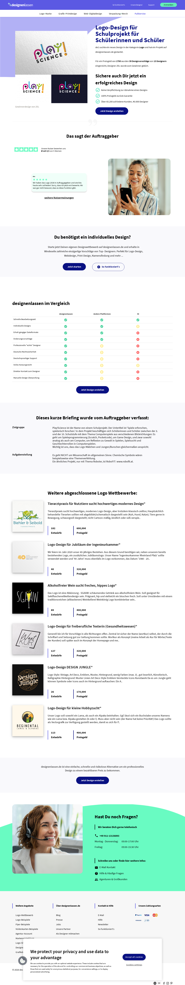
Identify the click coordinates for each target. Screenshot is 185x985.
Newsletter (103, 924)
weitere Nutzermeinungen (59, 197)
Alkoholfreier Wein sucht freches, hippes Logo (81, 585)
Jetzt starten (74, 266)
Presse (59, 919)
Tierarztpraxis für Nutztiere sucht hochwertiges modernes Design (96, 503)
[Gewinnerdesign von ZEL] (51, 102)
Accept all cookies (134, 957)
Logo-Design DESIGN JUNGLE (69, 667)
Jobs (58, 924)
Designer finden (23, 947)
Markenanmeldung (25, 938)
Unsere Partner (63, 929)
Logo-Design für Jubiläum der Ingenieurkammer (83, 544)
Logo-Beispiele (23, 919)
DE (159, 983)
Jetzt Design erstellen (111, 110)
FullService (140, 13)
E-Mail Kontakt (105, 867)
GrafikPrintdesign (68, 13)
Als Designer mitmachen (67, 933)
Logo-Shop (21, 942)
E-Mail (101, 915)
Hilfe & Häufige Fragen (109, 873)
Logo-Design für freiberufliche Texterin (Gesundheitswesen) (91, 626)
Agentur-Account (24, 933)
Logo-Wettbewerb (24, 915)
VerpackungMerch (118, 13)
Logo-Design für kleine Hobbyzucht (74, 708)
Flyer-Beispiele (23, 924)
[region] (92, 959)
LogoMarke (45, 13)
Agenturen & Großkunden (111, 879)
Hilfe (100, 919)
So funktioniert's (108, 267)
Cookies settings (134, 964)
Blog (58, 915)
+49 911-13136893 (109, 835)
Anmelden (168, 4)
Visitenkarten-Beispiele (27, 929)
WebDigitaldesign (93, 13)
